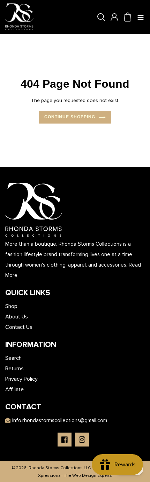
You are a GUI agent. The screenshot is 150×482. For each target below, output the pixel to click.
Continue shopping (69, 116)
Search (13, 358)
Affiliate (14, 389)
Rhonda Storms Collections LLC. (60, 468)
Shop (11, 306)
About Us (16, 316)
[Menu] (141, 17)
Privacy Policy (21, 379)
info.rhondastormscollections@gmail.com (59, 420)
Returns (14, 368)
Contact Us (18, 327)
